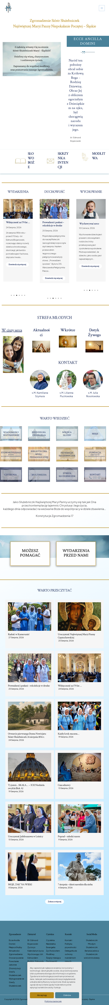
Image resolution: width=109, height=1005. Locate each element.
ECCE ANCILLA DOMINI (88, 41)
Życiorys (31, 947)
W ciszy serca (12, 330)
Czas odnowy (12, 222)
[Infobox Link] (25, 161)
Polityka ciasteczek (53, 1001)
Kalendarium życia (36, 951)
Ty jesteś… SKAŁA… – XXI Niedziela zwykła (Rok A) (26, 786)
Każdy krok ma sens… (53, 222)
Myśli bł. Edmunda (36, 961)
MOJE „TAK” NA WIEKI (20, 884)
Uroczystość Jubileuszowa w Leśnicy (25, 836)
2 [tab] (14, 295)
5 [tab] (22, 295)
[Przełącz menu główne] (102, 8)
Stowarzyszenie (16, 958)
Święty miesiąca (53, 958)
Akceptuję (42, 995)
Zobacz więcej (54, 901)
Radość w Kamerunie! (18, 634)
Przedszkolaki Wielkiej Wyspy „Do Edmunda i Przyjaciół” (90, 227)
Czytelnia (50, 940)
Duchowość (51, 961)
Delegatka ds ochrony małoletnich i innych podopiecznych (72, 958)
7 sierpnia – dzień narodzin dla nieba (75, 884)
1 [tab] (11, 295)
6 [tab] (24, 295)
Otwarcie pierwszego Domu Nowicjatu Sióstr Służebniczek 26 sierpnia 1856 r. (27, 735)
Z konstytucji (15, 968)
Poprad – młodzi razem (69, 836)
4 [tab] (19, 295)
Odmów (67, 995)
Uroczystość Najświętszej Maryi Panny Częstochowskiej (76, 636)
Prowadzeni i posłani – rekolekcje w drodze (29, 685)
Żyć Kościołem (53, 951)
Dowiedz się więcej (17, 271)
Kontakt (68, 940)
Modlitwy (50, 954)
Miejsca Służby (15, 947)
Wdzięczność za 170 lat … (70, 685)
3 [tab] (16, 295)
